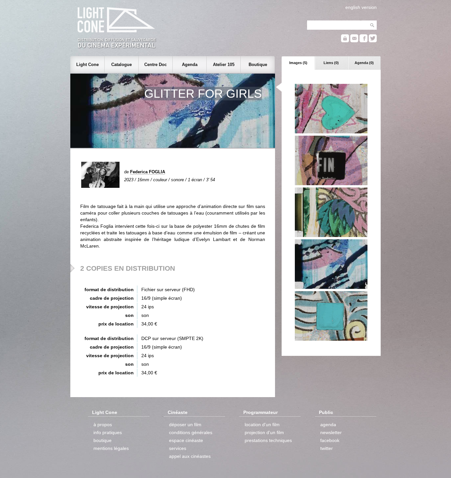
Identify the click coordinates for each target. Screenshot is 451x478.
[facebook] (363, 40)
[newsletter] (354, 40)
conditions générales (190, 432)
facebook (329, 440)
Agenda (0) (364, 63)
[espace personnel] (345, 40)
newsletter (331, 432)
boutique (102, 440)
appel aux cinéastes (190, 456)
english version (361, 7)
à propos (102, 424)
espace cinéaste (186, 440)
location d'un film (262, 424)
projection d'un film (264, 432)
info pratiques (107, 432)
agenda (328, 424)
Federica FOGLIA (147, 171)
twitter (326, 448)
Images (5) (298, 63)
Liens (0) (331, 63)
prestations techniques (268, 440)
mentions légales (111, 448)
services (177, 448)
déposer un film (185, 424)
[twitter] (373, 40)
